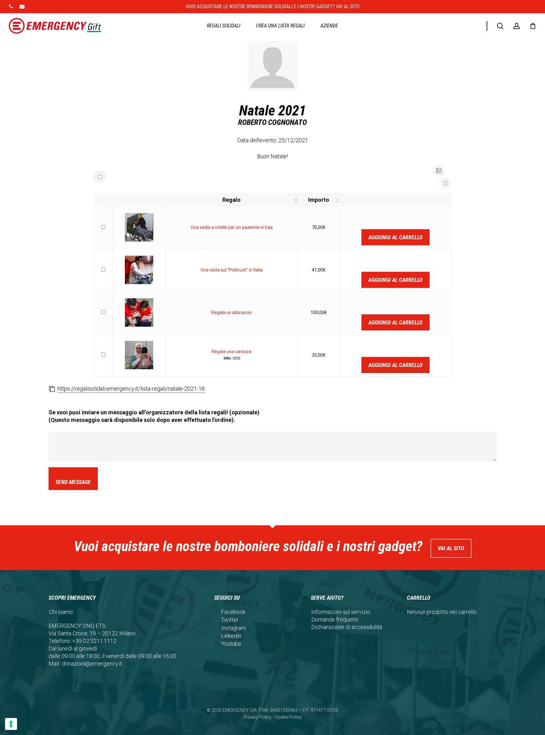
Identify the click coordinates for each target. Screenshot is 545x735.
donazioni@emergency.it (92, 663)
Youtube (231, 643)
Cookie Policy (288, 717)
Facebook (233, 612)
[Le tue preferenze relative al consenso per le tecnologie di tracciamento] (11, 724)
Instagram (233, 628)
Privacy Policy (257, 717)
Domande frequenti (334, 619)
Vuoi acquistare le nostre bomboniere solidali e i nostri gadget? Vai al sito (272, 6)
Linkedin (231, 636)
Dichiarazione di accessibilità (346, 627)
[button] (438, 170)
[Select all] (99, 177)
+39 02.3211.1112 (94, 641)
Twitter (230, 619)
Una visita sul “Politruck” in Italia (232, 269)
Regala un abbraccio (231, 312)
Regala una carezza (231, 351)
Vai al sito (451, 548)
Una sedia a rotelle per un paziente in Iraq (231, 227)
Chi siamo (61, 612)
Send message (73, 482)
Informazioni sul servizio (340, 612)
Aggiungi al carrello (395, 237)
